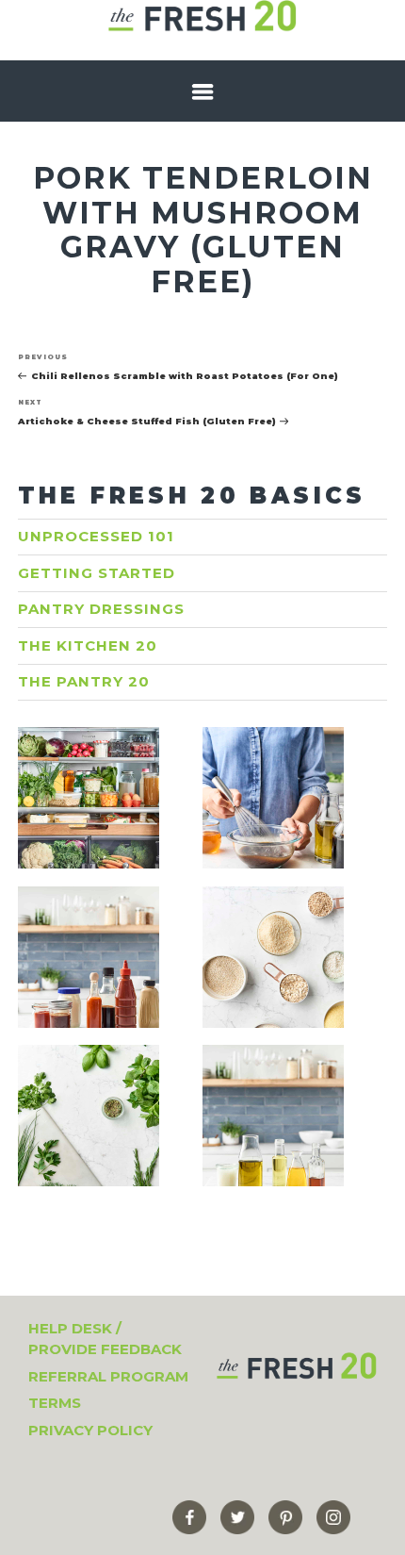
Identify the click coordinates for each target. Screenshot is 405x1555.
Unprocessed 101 (96, 536)
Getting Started (96, 573)
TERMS (54, 1403)
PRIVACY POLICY (90, 1430)
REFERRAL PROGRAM (108, 1376)
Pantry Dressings (101, 609)
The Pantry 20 (84, 681)
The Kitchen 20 (87, 645)
